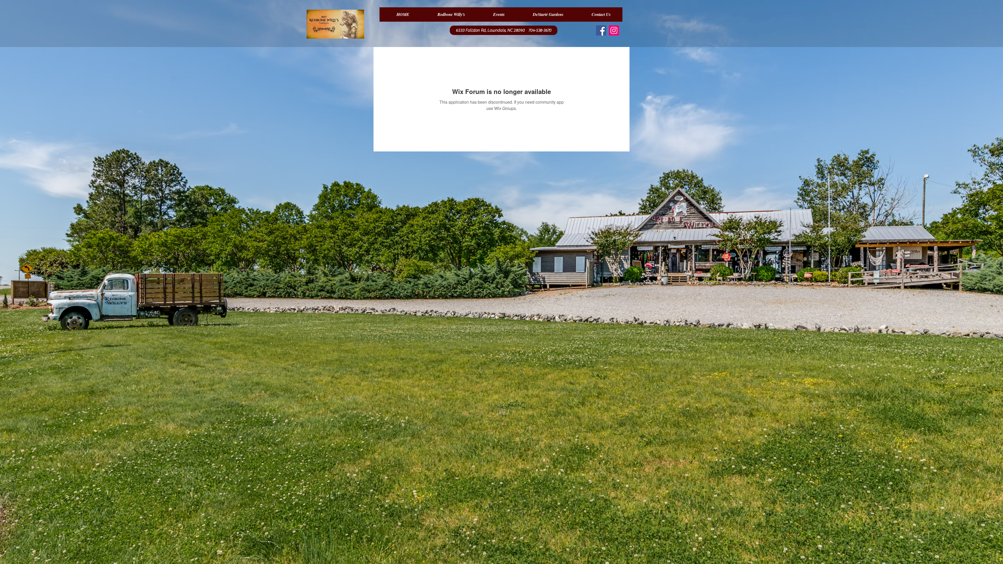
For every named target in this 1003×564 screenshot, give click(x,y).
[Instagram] (614, 30)
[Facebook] (601, 30)
